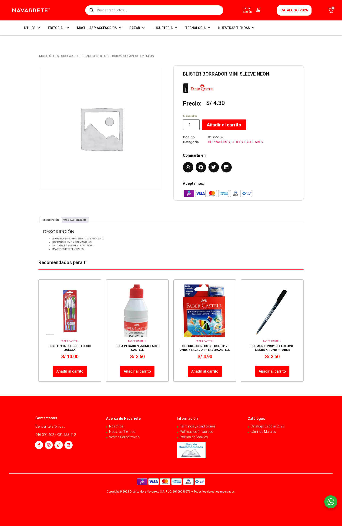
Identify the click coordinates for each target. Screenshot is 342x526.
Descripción (51, 219)
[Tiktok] (58, 445)
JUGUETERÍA (163, 28)
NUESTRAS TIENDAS (234, 28)
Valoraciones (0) (74, 219)
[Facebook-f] (39, 445)
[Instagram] (49, 445)
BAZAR (134, 28)
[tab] (51, 220)
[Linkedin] (68, 445)
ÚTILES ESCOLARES (62, 56)
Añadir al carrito (224, 125)
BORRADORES (88, 56)
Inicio (42, 56)
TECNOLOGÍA (195, 28)
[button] (188, 167)
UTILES (29, 28)
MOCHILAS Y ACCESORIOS (97, 28)
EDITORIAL (56, 28)
